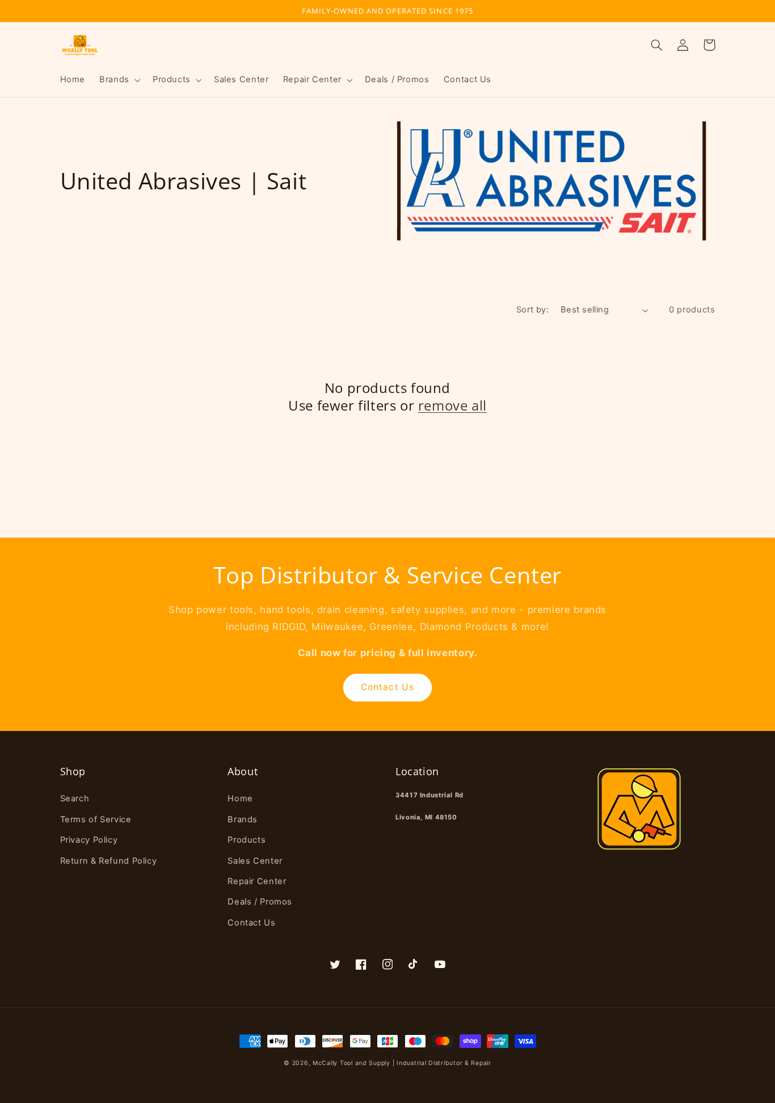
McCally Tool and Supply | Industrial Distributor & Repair (402, 1063)
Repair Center (257, 881)
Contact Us (387, 687)
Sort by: (532, 310)
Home (240, 798)
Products (247, 840)
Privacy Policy (89, 840)
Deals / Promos (260, 902)
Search (75, 798)
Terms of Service (96, 819)
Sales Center (255, 861)
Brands (243, 819)
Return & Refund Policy (108, 861)
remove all (452, 405)
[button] (119, 79)
